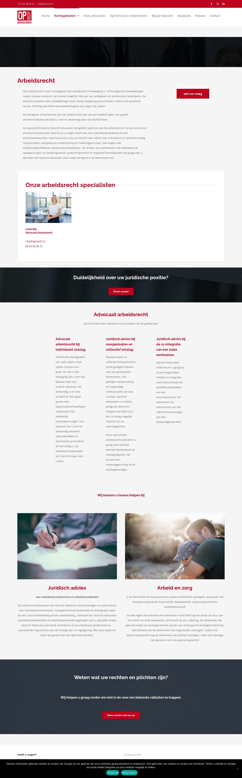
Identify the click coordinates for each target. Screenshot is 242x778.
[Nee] (237, 768)
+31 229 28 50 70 (25, 3)
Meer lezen (129, 772)
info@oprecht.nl (45, 3)
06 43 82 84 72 (34, 246)
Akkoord (112, 772)
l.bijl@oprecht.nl (35, 241)
